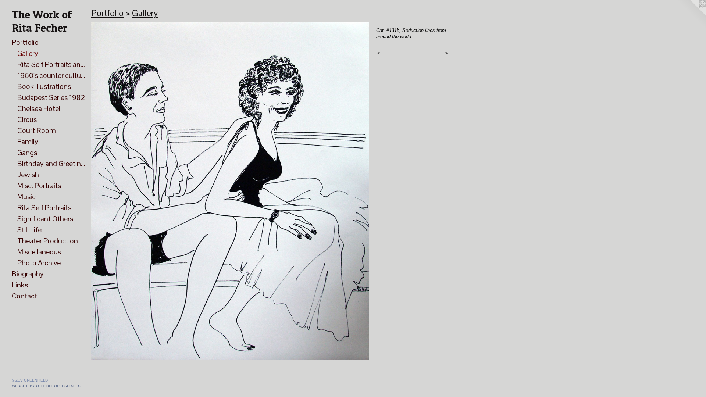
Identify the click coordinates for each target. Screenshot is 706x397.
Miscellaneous (39, 252)
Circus (27, 119)
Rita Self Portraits (44, 207)
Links (20, 285)
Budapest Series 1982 (51, 97)
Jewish (28, 174)
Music (26, 196)
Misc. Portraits (39, 185)
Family (27, 141)
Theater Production (47, 241)
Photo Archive (39, 263)
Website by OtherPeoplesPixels (46, 386)
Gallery (27, 53)
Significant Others (45, 218)
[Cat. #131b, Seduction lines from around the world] (230, 191)
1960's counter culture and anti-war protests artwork (51, 75)
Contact (24, 296)
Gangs (27, 152)
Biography (28, 274)
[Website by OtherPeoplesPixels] (691, 14)
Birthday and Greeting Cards (51, 163)
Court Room (36, 130)
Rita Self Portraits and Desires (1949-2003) (51, 64)
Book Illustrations (44, 86)
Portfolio (25, 42)
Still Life (29, 230)
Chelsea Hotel (38, 108)
